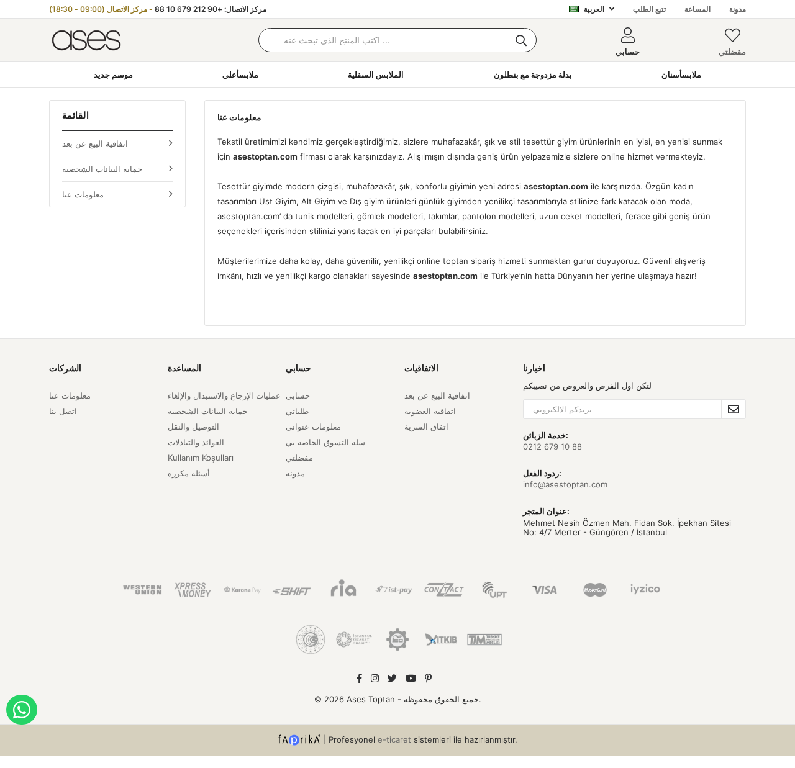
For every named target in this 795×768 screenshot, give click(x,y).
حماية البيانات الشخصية (102, 169)
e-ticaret (394, 739)
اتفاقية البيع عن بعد (95, 143)
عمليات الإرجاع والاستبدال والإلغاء (224, 395)
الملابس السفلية (376, 74)
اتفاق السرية (426, 426)
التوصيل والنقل (193, 426)
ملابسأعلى (240, 74)
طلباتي (297, 411)
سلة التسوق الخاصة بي (325, 442)
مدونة (737, 9)
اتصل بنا (63, 411)
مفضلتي (732, 51)
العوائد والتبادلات (196, 442)
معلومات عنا (83, 194)
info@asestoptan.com (565, 484)
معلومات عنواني (313, 426)
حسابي (298, 395)
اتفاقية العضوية (430, 411)
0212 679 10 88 (552, 446)
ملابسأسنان (681, 74)
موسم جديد (113, 74)
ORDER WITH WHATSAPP (21, 710)
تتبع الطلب (649, 9)
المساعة (697, 9)
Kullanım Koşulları (201, 458)
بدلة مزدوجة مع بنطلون (533, 74)
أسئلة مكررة (189, 473)
